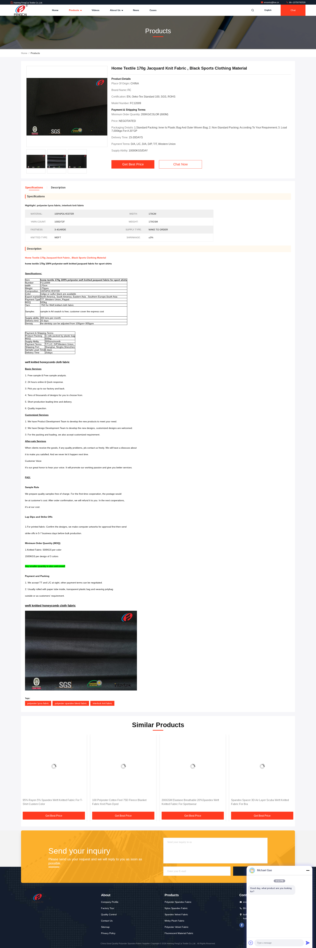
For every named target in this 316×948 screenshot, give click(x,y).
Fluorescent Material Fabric (179, 933)
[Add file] (251, 942)
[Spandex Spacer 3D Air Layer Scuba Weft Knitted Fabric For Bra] (193, 766)
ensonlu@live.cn (271, 2)
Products (74, 10)
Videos (95, 10)
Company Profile (109, 902)
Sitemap (105, 927)
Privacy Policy (108, 933)
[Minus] (308, 870)
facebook (241, 925)
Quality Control (109, 914)
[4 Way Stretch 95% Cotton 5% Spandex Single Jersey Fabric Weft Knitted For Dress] (262, 766)
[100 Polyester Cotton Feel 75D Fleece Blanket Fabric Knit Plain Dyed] (54, 766)
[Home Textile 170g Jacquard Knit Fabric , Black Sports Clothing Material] (66, 106)
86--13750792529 (297, 2)
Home (55, 10)
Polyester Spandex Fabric (178, 902)
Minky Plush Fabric (174, 920)
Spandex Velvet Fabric (176, 914)
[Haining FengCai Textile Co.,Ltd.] (21, 10)
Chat (293, 10)
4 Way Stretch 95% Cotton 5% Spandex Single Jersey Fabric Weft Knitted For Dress (258, 802)
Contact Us (107, 920)
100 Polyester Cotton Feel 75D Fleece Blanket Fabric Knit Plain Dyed (50, 802)
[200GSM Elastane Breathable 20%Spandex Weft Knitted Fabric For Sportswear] (123, 766)
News (136, 10)
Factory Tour (107, 908)
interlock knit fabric (102, 703)
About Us (115, 10)
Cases (153, 10)
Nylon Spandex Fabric (176, 908)
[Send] (307, 942)
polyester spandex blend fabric (71, 703)
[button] (27, 774)
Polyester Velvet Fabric (176, 927)
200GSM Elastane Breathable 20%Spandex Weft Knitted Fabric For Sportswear (120, 802)
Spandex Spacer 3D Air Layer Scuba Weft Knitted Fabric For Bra (190, 802)
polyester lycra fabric (38, 703)
